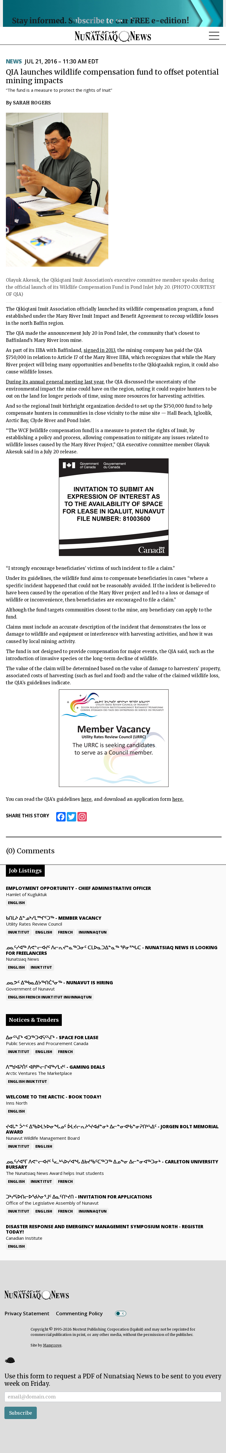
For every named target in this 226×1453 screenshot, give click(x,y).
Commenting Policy (79, 1313)
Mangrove (52, 1345)
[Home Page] (113, 36)
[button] (9, 1360)
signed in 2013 (99, 350)
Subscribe (20, 1413)
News (14, 61)
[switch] (120, 1313)
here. (178, 799)
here (86, 799)
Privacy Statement (26, 1313)
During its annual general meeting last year (55, 382)
